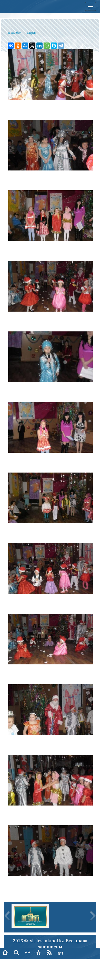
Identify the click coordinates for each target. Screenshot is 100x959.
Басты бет (14, 33)
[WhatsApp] (47, 45)
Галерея (31, 33)
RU (60, 953)
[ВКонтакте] (11, 45)
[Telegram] (61, 45)
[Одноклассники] (18, 45)
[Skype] (54, 45)
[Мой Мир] (25, 45)
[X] (32, 45)
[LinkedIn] (39, 45)
